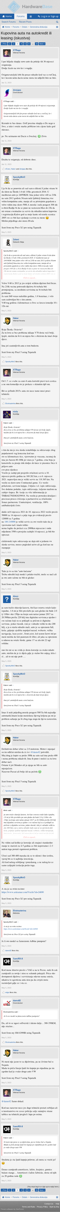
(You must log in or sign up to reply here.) (43, 1187)
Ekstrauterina (10, 403)
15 (37, 44)
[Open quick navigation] (57, 27)
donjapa (17, 90)
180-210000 (9, 521)
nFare (7, 169)
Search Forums (9, 22)
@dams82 (35, 752)
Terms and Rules (28, 1207)
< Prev (4, 44)
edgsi (7, 992)
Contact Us (48, 1204)
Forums (21, 16)
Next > (42, 44)
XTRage (17, 50)
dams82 (8, 950)
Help (57, 1204)
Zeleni (16, 239)
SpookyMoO (19, 177)
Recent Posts (25, 22)
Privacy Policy (42, 1207)
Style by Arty (54, 1207)
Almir (15, 596)
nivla (15, 411)
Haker (13, 169)
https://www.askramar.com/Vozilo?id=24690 (23, 892)
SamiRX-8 (18, 958)
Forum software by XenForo (12, 1209)
